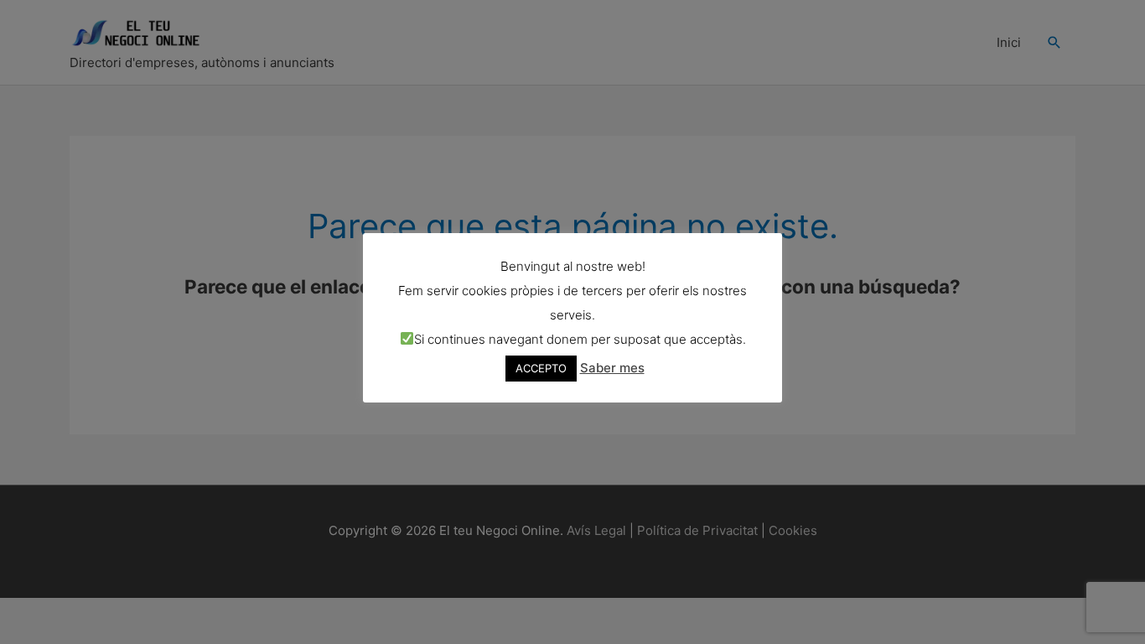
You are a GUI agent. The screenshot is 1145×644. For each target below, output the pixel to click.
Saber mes (612, 368)
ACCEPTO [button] (541, 368)
